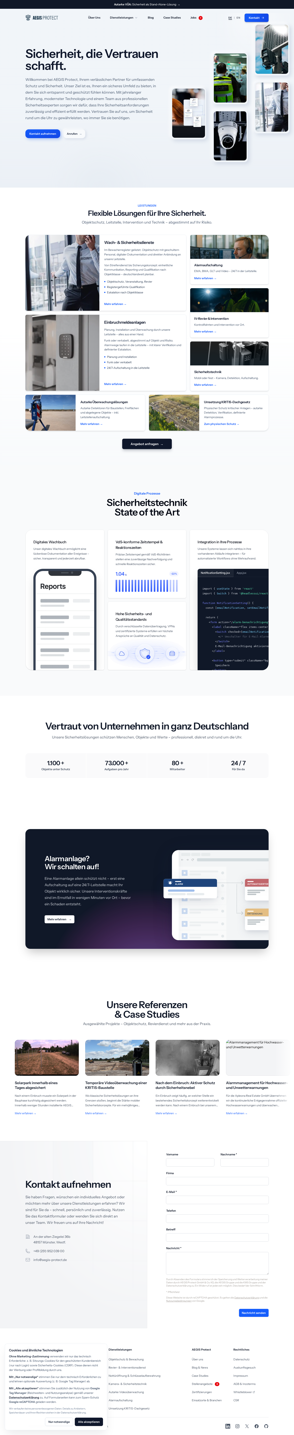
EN (238, 17)
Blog (151, 17)
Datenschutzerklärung (246, 1297)
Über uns (197, 1359)
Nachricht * (173, 1248)
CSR (236, 1400)
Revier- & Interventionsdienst (127, 1367)
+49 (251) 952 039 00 (48, 1251)
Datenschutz (241, 1359)
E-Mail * (171, 1192)
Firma (170, 1173)
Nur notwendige (59, 1422)
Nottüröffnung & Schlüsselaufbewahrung (134, 1376)
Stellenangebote (205, 1384)
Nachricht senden (254, 1313)
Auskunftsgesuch (244, 1367)
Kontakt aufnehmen (42, 134)
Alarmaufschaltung (120, 1400)
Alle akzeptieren (89, 1422)
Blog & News (200, 1367)
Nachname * (229, 1154)
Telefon (171, 1210)
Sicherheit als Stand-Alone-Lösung (147, 4)
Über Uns (94, 17)
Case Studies (172, 17)
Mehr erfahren (59, 919)
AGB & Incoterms (244, 1384)
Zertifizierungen (202, 1392)
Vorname (172, 1154)
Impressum (240, 1376)
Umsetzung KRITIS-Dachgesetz (129, 1408)
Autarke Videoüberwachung (126, 1392)
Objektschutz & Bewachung (126, 1359)
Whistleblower (242, 1392)
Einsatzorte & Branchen (207, 1400)
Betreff (170, 1229)
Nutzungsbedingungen (179, 1300)
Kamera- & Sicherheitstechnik (128, 1384)
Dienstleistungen (121, 17)
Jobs (195, 17)
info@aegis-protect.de (50, 1260)
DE (230, 17)
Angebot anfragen (147, 444)
